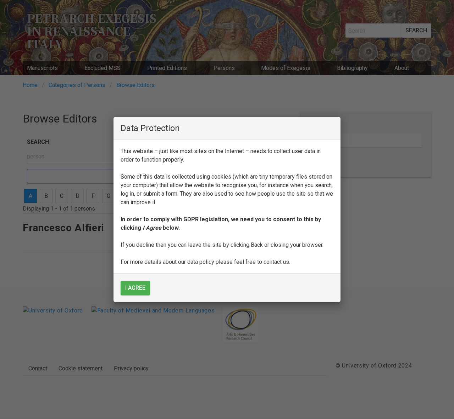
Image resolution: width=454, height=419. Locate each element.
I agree (135, 287)
